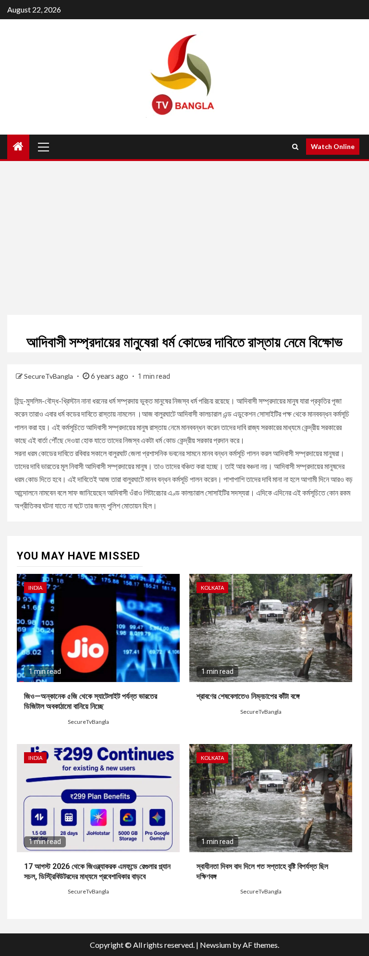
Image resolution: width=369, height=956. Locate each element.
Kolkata (212, 587)
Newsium (215, 944)
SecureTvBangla (49, 376)
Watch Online (333, 146)
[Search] (295, 146)
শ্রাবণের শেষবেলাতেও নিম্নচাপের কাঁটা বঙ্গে (248, 696)
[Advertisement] (184, 238)
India (35, 587)
